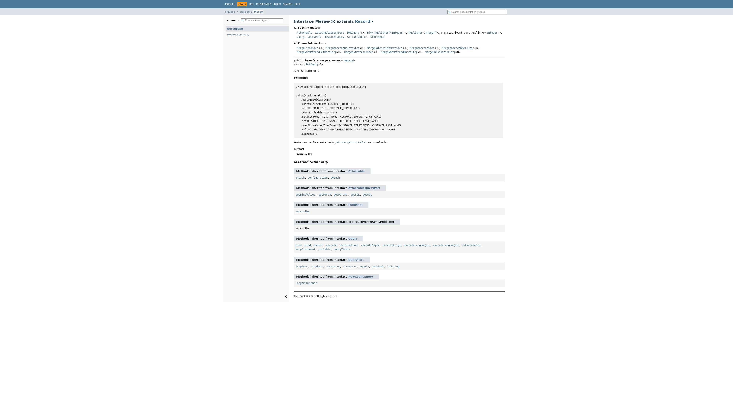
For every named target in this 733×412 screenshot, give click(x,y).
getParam (324, 194)
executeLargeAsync (417, 245)
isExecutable (471, 245)
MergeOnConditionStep (440, 52)
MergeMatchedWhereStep (458, 48)
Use (251, 4)
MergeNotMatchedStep (358, 52)
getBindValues (305, 194)
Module (230, 4)
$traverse (333, 266)
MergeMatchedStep (422, 48)
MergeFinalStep (307, 48)
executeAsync (349, 245)
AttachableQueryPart (329, 32)
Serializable (356, 36)
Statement (377, 36)
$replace (301, 266)
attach (300, 177)
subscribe (302, 211)
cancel (318, 245)
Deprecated (263, 4)
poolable (324, 249)
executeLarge (392, 245)
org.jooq (230, 11)
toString (393, 266)
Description (235, 28)
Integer (397, 32)
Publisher (415, 32)
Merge (258, 11)
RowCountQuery (334, 36)
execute (331, 245)
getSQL (355, 194)
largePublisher (306, 283)
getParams (340, 194)
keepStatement (305, 249)
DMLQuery (353, 32)
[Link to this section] (331, 162)
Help (297, 4)
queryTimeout (343, 249)
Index (277, 4)
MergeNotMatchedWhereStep (399, 52)
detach (335, 177)
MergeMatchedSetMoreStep (384, 48)
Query (300, 36)
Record (362, 21)
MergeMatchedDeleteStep (342, 48)
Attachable (304, 32)
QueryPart (314, 36)
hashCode (378, 266)
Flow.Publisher (377, 32)
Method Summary (238, 34)
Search (287, 4)
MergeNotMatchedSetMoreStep (317, 52)
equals (364, 266)
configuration (318, 177)
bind (298, 245)
